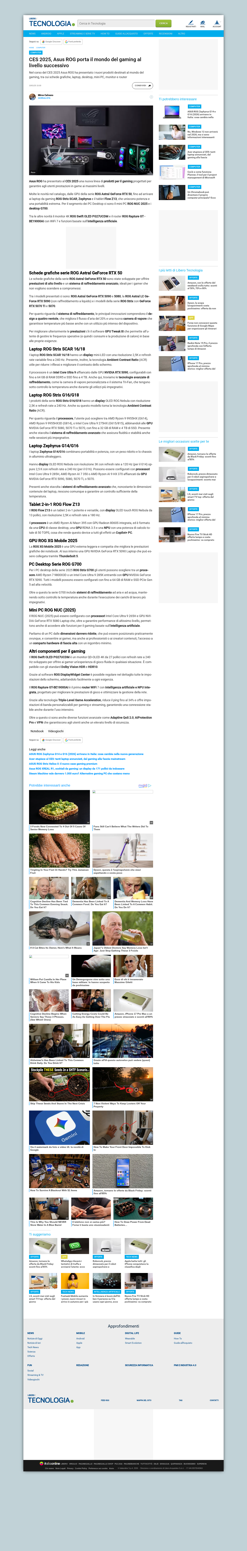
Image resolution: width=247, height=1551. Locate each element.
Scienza (31, 1351)
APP (64, 1257)
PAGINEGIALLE (85, 1464)
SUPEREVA (202, 1464)
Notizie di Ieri (34, 1343)
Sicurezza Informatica (139, 1365)
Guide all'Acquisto (183, 1343)
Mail (202, 27)
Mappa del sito (144, 1400)
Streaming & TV (35, 1375)
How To (178, 1338)
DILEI (156, 1464)
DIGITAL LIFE (132, 1333)
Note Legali (60, 1468)
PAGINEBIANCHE (131, 1464)
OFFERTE (148, 33)
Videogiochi (56, 731)
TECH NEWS (131, 1257)
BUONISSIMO (190, 1464)
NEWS (32, 33)
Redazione (82, 1365)
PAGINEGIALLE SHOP (103, 1464)
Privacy (70, 1468)
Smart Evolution (133, 1343)
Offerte (31, 1356)
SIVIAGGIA (164, 1464)
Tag (180, 1400)
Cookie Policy (81, 1468)
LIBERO (64, 1464)
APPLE (60, 33)
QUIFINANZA (176, 1464)
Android (80, 1338)
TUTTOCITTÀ (146, 1464)
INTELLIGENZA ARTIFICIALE (107, 1292)
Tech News (33, 1347)
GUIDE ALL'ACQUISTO (126, 33)
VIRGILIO (73, 1464)
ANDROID (46, 33)
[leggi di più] (151, 97)
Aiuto (111, 1468)
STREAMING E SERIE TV (82, 33)
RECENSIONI (165, 33)
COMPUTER (40, 48)
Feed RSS (105, 1400)
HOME (31, 48)
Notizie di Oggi (34, 1338)
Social (30, 1370)
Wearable (130, 1338)
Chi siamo (49, 1468)
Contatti (214, 1400)
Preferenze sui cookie (98, 1468)
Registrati (191, 27)
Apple (79, 1343)
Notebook (37, 731)
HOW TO (105, 33)
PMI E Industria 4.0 (185, 1365)
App (78, 1347)
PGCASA (118, 1464)
